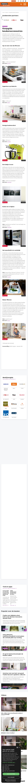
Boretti (9, 63)
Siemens (9, 182)
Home (3, 12)
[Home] (5, 4)
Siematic (9, 227)
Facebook (18, 1)
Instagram (21, 1)
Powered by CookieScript (11, 781)
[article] (6, 20)
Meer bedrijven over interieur (8, 379)
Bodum (9, 141)
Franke (9, 277)
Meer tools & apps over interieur (9, 588)
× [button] (19, 747)
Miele (8, 102)
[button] (11, 762)
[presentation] (14, 661)
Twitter (23, 1)
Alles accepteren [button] (11, 774)
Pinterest (25, 1)
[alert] (11, 764)
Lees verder (10, 760)
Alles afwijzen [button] (11, 777)
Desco (8, 320)
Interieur (6, 12)
